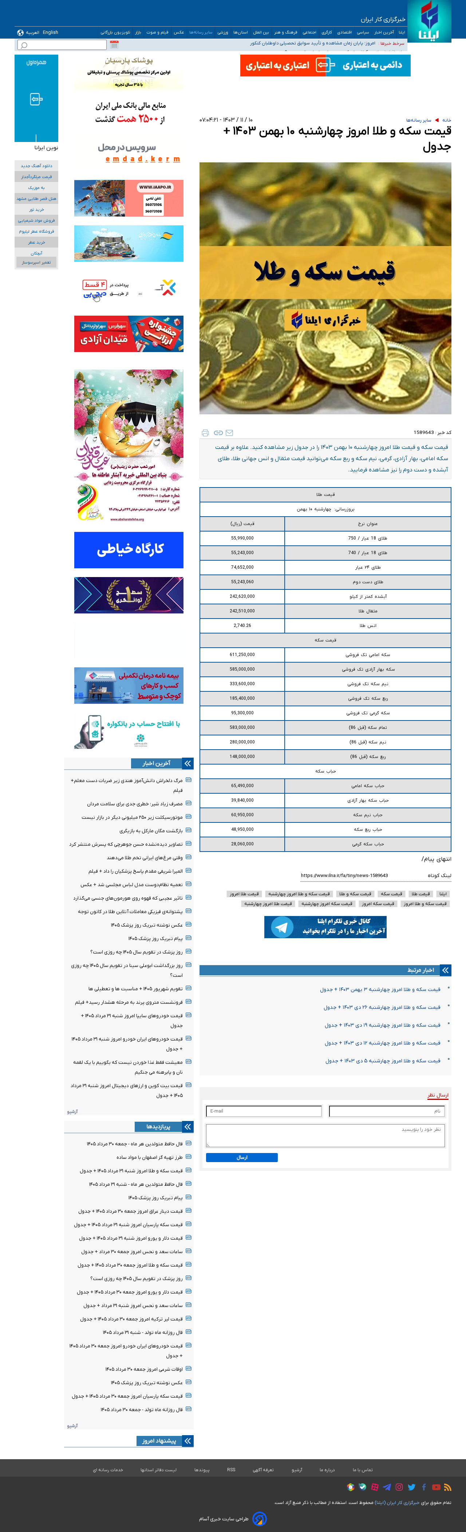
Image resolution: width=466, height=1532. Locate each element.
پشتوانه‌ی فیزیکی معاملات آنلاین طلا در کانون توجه (130, 912)
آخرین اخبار (384, 32)
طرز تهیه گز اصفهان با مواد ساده (149, 1157)
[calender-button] (114, 45)
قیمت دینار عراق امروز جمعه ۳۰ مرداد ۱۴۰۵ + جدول (130, 1211)
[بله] (360, 1488)
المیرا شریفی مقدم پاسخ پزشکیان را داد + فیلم (135, 871)
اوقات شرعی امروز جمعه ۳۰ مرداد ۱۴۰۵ (144, 1369)
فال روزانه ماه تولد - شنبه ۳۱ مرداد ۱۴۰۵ (143, 1333)
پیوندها (202, 1470)
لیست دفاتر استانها (159, 1470)
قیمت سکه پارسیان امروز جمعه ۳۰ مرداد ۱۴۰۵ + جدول (127, 1396)
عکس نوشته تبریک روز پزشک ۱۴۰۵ (147, 925)
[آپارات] (373, 1488)
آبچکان (36, 253)
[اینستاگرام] (397, 1488)
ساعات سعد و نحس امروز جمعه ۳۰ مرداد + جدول (132, 1252)
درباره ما (327, 1470)
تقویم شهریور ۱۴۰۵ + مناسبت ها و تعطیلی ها (135, 989)
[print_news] (205, 433)
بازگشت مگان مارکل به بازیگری (151, 831)
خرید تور (36, 210)
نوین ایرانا (46, 147)
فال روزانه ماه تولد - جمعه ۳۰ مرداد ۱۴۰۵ (142, 1410)
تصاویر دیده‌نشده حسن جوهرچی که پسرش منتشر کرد (126, 844)
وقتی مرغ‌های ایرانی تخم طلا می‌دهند (145, 858)
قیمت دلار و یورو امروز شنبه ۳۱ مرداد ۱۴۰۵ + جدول (131, 1238)
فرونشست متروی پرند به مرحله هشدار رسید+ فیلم (129, 1002)
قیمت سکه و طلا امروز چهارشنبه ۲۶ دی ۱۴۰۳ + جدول (382, 1007)
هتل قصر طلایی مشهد (36, 199)
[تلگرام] (385, 1488)
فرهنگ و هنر (286, 32)
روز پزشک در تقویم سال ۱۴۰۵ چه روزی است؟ (136, 952)
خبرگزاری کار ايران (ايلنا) (397, 1503)
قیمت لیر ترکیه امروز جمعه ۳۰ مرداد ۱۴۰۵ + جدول (131, 1319)
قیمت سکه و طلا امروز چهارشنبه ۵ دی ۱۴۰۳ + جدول (383, 1061)
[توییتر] (410, 1488)
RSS (231, 1470)
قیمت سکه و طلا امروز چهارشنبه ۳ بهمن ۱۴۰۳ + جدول (380, 989)
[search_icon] (24, 46)
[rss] (446, 1488)
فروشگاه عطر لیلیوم (36, 231)
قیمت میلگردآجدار (36, 177)
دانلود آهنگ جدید (36, 166)
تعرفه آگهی (263, 1470)
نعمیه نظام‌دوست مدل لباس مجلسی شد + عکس (131, 885)
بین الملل (261, 32)
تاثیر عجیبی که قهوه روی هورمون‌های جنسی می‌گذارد (128, 898)
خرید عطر (36, 242)
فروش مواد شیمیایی (36, 221)
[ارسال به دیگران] (229, 433)
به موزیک (36, 188)
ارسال (242, 1157)
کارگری (326, 32)
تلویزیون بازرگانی (115, 32)
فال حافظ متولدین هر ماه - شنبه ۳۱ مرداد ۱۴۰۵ (136, 1184)
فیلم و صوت (157, 32)
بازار (138, 32)
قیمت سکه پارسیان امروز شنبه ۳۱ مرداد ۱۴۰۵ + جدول (128, 1225)
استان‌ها (240, 32)
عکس (179, 32)
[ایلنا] (429, 21)
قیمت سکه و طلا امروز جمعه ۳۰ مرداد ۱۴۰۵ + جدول (130, 1265)
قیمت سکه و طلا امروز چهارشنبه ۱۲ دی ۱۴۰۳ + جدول (383, 1043)
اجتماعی (310, 32)
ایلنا (402, 32)
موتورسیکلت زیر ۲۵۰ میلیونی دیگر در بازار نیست (132, 817)
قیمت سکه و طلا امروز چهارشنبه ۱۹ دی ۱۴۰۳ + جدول (383, 1025)
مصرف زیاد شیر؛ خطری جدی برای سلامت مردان (135, 804)
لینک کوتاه (439, 875)
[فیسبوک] (422, 1488)
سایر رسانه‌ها (201, 32)
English (50, 32)
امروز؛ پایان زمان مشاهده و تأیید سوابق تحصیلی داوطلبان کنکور (312, 43)
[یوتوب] (435, 1488)
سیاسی (363, 32)
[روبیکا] (348, 1488)
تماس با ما (363, 1470)
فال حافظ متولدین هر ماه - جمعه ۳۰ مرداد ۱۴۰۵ (135, 1144)
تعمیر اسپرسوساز (36, 262)
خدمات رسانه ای (108, 1470)
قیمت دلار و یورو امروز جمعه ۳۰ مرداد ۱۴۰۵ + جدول (130, 1292)
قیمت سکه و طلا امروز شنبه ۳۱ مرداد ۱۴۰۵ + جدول (131, 1171)
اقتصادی (344, 32)
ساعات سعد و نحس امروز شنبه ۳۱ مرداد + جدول (133, 1306)
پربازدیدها (158, 1126)
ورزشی (223, 32)
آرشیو (72, 1112)
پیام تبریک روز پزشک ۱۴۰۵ (156, 939)
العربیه (32, 32)
